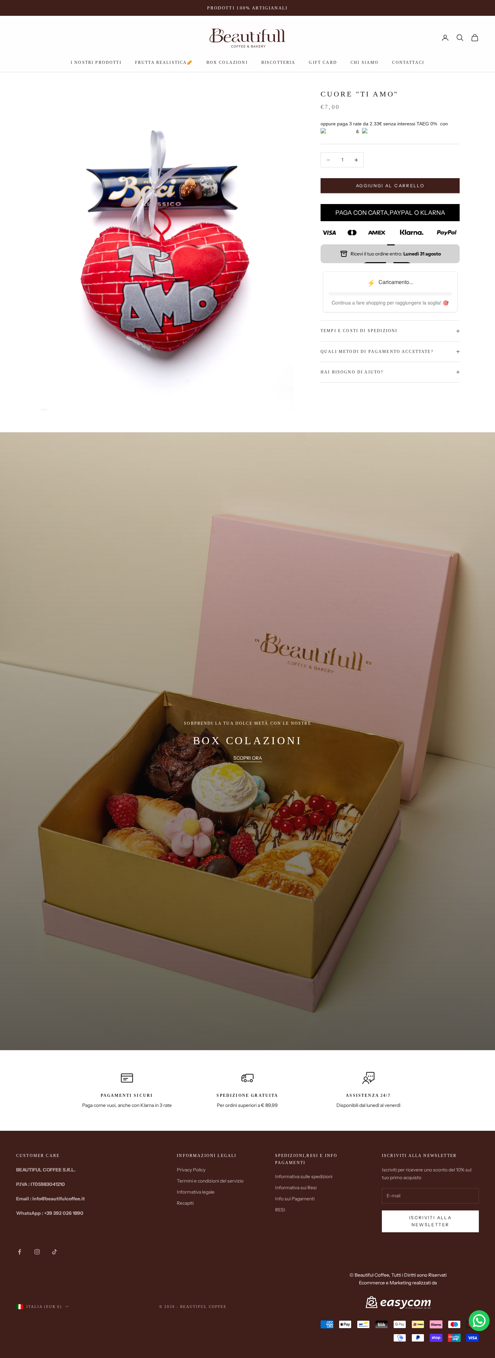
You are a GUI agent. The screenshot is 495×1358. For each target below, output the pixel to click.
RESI (280, 1210)
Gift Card (323, 62)
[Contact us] (479, 1320)
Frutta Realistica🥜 (164, 62)
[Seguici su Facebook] (19, 1251)
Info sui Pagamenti (295, 1199)
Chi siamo (364, 62)
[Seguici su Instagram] (37, 1251)
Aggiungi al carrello (390, 185)
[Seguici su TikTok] (54, 1251)
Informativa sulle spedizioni (303, 1176)
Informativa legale (195, 1192)
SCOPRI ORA (247, 758)
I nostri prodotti (96, 62)
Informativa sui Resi (296, 1188)
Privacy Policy (191, 1170)
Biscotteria (278, 62)
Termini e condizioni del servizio (210, 1181)
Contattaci (408, 62)
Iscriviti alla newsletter (430, 1221)
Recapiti (185, 1203)
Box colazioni (227, 62)
